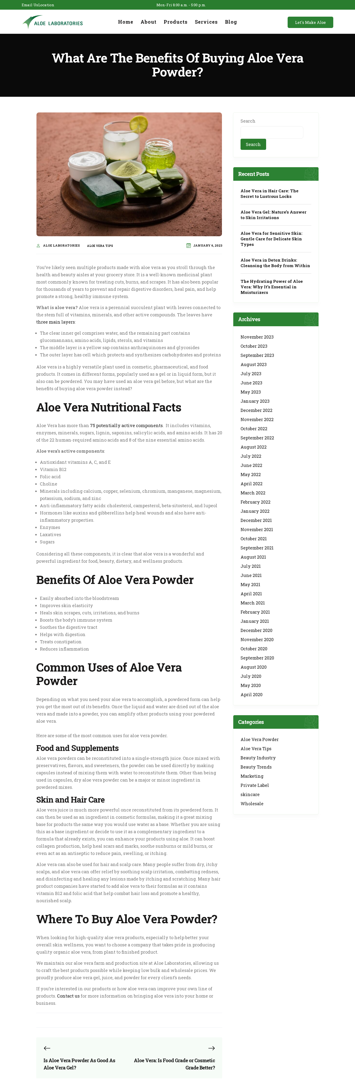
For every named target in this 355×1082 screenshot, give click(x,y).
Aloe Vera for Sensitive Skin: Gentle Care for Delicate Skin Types (271, 238)
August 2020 (254, 667)
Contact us (68, 996)
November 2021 (257, 529)
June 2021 (251, 575)
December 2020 (256, 630)
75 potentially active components (126, 425)
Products (176, 22)
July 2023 (251, 373)
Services (206, 22)
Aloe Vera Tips (100, 246)
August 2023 (254, 364)
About (148, 22)
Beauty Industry (258, 758)
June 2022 (251, 465)
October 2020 (254, 649)
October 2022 (254, 428)
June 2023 (251, 383)
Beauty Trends (256, 767)
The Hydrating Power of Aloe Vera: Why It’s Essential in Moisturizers (272, 286)
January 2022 (255, 511)
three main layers (55, 322)
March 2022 (253, 493)
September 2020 (257, 658)
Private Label (255, 785)
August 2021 (253, 557)
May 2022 (251, 474)
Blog (231, 22)
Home (125, 22)
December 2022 (256, 410)
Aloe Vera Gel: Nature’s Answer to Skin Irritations (273, 214)
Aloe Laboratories (61, 245)
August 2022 (254, 447)
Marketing (252, 776)
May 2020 (251, 685)
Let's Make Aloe (310, 22)
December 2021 (256, 520)
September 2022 (257, 438)
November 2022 (257, 419)
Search (248, 121)
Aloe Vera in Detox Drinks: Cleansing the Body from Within (275, 262)
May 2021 (250, 584)
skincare (250, 794)
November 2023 (257, 337)
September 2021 (257, 548)
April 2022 (252, 483)
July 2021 (251, 566)
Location (46, 4)
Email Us (30, 4)
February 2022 (255, 502)
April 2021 (251, 593)
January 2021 (255, 621)
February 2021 (255, 612)
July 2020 (251, 676)
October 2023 (254, 346)
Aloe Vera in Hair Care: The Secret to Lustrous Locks (269, 193)
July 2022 (251, 456)
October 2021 (254, 538)
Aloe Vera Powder (260, 739)
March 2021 (253, 603)
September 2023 (257, 355)
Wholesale (252, 803)
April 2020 (252, 694)
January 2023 (255, 401)
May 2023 (251, 392)
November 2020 (257, 639)
